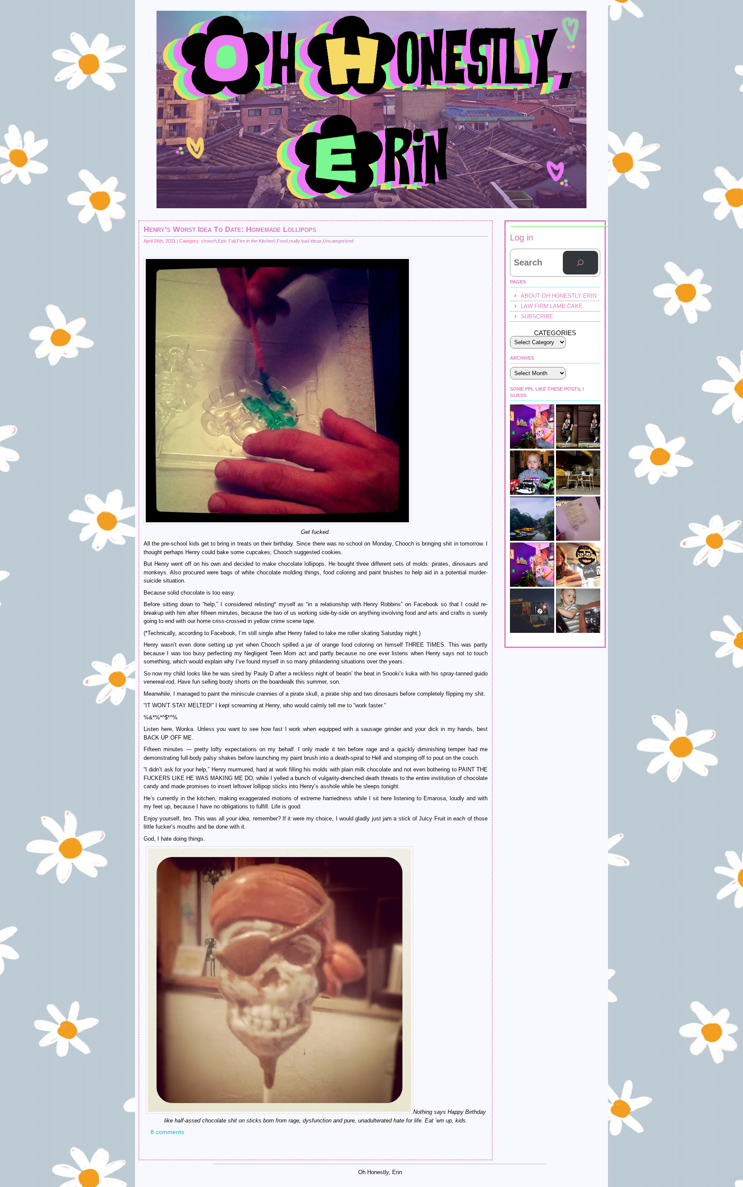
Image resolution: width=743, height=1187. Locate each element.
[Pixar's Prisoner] (532, 472)
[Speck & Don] (532, 426)
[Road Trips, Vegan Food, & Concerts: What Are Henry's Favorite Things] (578, 565)
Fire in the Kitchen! (256, 241)
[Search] (580, 263)
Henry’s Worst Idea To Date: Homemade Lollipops (230, 229)
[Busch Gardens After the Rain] (532, 518)
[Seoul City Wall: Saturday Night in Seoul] (578, 472)
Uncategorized (338, 241)
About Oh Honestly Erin (558, 296)
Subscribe (537, 316)
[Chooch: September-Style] (578, 426)
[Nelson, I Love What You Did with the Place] (532, 565)
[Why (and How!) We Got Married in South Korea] (578, 518)
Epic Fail (227, 241)
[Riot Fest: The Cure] (532, 611)
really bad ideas (305, 241)
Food (282, 241)
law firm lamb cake (552, 306)
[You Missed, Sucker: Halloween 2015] (578, 611)
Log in (521, 237)
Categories (555, 333)
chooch (209, 241)
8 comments (167, 1131)
